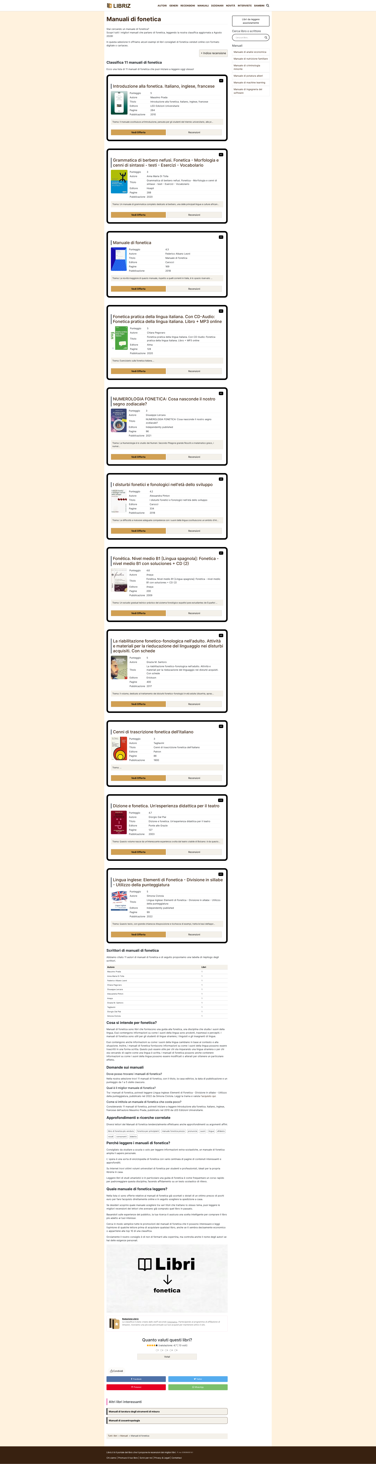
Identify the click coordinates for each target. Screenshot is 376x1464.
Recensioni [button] (194, 132)
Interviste (245, 5)
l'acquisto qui (208, 1096)
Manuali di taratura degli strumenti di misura (134, 1411)
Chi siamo (111, 1458)
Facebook (137, 1379)
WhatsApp (199, 1387)
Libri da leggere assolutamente (251, 21)
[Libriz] (118, 5)
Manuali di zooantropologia (124, 1420)
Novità (230, 5)
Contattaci (177, 1458)
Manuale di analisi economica (250, 51)
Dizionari (217, 5)
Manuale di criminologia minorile (247, 67)
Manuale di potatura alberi (248, 75)
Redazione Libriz (130, 1319)
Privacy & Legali (162, 1458)
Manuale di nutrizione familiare (251, 58)
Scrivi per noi (146, 1458)
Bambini (259, 5)
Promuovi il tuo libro (128, 1458)
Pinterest (137, 1387)
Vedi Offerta (138, 132)
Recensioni (188, 5)
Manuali (203, 5)
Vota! (167, 1356)
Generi (173, 5)
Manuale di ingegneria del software (248, 91)
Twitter (199, 1379)
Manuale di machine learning (249, 82)
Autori (162, 5)
